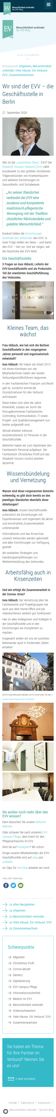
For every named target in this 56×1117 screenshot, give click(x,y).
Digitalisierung (21, 981)
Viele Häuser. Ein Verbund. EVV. (32, 1017)
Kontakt (13, 1102)
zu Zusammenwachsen (23, 928)
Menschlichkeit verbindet (28, 1005)
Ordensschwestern (24, 1010)
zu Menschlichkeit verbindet (26, 916)
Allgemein (25, 66)
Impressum (44, 1102)
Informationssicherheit (26, 993)
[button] (5, 1111)
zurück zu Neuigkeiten (28, 54)
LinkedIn (7, 862)
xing (34, 857)
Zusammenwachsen (21, 75)
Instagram (23, 847)
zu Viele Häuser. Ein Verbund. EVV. (30, 922)
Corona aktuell (21, 969)
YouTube (22, 868)
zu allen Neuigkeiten (22, 904)
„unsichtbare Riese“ (28, 162)
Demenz (18, 975)
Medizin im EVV (22, 999)
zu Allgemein (17, 910)
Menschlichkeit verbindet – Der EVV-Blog (31, 1109)
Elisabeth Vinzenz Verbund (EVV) (22, 167)
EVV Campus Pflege (25, 987)
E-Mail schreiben (25, 1079)
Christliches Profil (23, 963)
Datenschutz (27, 1102)
